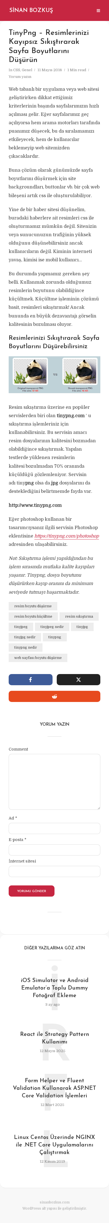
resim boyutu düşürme (33, 606)
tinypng (54, 637)
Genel (27, 70)
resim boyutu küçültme (33, 616)
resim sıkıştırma (79, 616)
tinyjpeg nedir (52, 627)
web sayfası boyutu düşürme (38, 658)
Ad (13, 818)
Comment (18, 749)
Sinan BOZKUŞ (31, 10)
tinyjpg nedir (24, 637)
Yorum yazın (20, 77)
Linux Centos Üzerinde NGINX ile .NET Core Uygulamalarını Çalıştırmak (54, 1145)
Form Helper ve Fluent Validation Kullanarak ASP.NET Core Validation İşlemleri (54, 1088)
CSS (16, 70)
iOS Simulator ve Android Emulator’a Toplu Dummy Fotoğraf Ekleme (55, 988)
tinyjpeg (21, 627)
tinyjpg (82, 627)
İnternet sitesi (22, 861)
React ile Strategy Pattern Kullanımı (54, 1038)
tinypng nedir (25, 647)
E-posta (17, 840)
